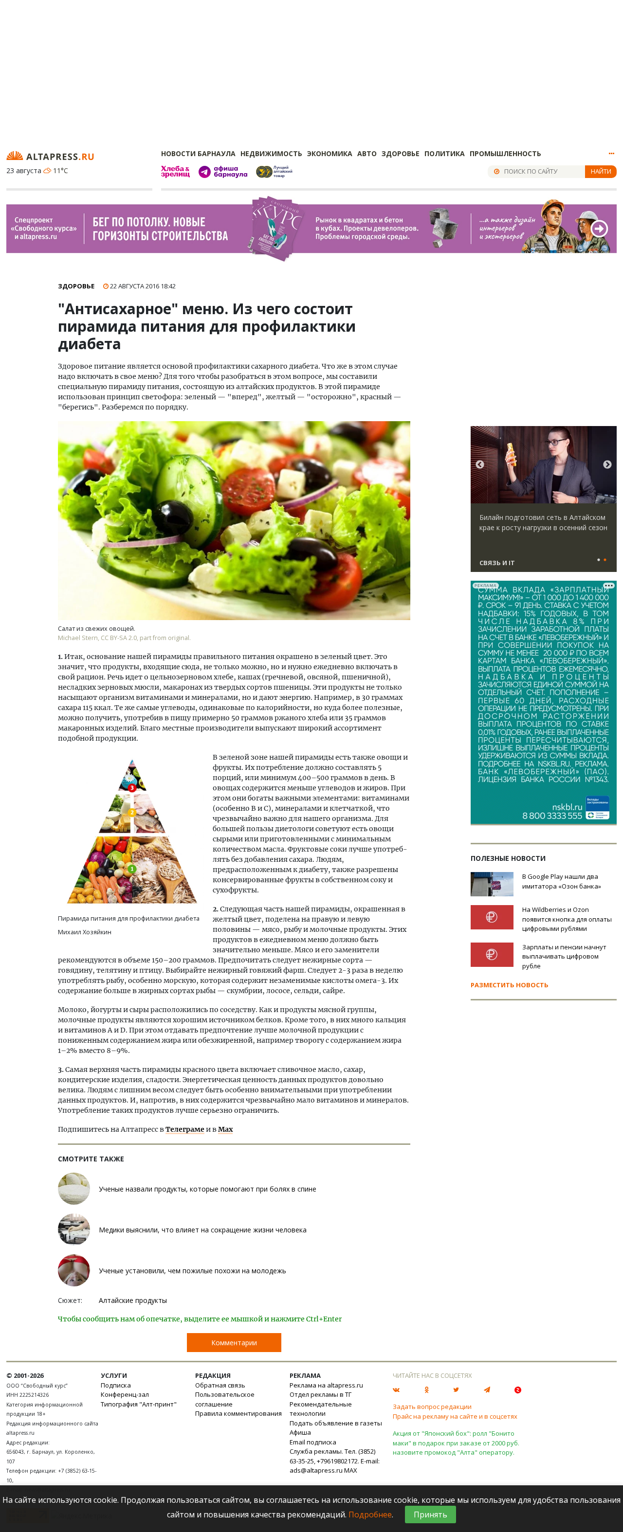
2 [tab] (605, 560)
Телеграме (184, 1129)
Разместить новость (510, 984)
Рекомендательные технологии (321, 1409)
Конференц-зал (125, 1394)
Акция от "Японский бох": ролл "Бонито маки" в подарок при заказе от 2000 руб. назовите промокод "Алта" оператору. (456, 1443)
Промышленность (505, 153)
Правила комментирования (238, 1413)
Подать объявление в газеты (336, 1423)
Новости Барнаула (198, 153)
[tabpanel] (544, 503)
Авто (367, 153)
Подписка (116, 1385)
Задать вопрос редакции (432, 1406)
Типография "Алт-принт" (139, 1404)
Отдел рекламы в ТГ (320, 1394)
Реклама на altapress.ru (326, 1385)
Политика (444, 153)
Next (607, 465)
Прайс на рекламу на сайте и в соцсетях (455, 1416)
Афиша (300, 1432)
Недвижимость (271, 153)
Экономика (329, 153)
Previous (480, 465)
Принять (430, 1514)
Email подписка (313, 1442)
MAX (350, 1470)
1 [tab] (598, 560)
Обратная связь (220, 1385)
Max (225, 1129)
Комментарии (234, 1342)
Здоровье (401, 153)
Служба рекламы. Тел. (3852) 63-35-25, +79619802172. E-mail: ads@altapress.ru (335, 1461)
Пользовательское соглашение (225, 1399)
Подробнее (370, 1514)
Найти (601, 171)
